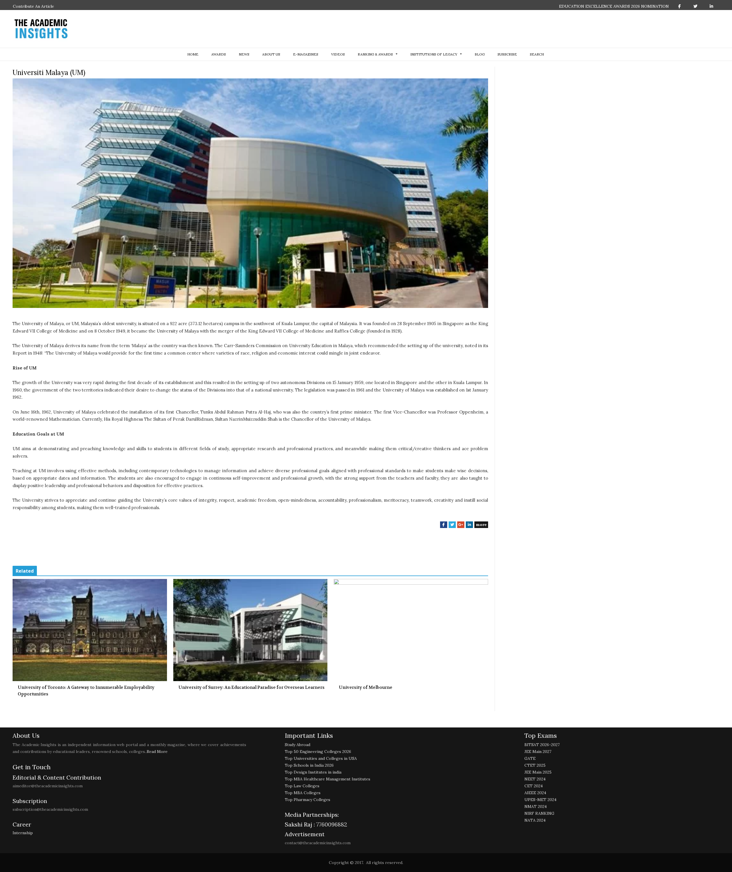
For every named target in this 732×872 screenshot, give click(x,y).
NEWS (244, 54)
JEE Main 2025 (538, 772)
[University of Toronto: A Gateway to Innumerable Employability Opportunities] (90, 630)
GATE (530, 758)
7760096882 (331, 824)
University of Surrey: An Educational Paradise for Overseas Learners (251, 687)
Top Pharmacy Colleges (307, 799)
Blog (480, 54)
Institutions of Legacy (433, 54)
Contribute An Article (33, 6)
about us (271, 54)
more (481, 524)
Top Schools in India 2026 (309, 765)
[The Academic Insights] (41, 28)
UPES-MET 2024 (540, 799)
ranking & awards (375, 54)
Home (192, 54)
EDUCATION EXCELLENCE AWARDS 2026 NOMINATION (614, 6)
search (537, 54)
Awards (218, 54)
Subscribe (507, 54)
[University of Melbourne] (411, 630)
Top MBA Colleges (303, 792)
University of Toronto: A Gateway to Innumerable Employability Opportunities (86, 691)
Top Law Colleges (302, 785)
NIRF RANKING (539, 813)
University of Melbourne (365, 687)
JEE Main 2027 (537, 751)
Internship (23, 832)
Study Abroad (297, 744)
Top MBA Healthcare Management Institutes (327, 779)
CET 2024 (533, 785)
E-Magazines (305, 54)
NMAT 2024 (535, 806)
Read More (157, 751)
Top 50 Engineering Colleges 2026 (318, 751)
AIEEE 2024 (535, 792)
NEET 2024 (535, 779)
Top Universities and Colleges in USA (321, 758)
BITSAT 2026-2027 (542, 744)
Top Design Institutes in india (313, 772)
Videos (338, 54)
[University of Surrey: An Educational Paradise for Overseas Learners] (250, 630)
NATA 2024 (535, 820)
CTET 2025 (535, 765)
